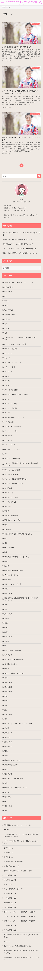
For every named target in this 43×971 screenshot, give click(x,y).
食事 (5, 810)
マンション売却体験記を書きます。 (16, 479)
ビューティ (8, 435)
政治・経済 (8, 614)
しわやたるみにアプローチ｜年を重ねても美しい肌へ (21, 338)
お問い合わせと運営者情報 (13, 861)
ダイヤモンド (9, 413)
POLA (6, 301)
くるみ (6, 328)
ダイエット (8, 399)
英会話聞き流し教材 (11, 765)
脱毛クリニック (9, 742)
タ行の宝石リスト (10, 898)
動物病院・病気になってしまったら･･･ (17, 557)
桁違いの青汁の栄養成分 (12, 650)
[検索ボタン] (40, 2)
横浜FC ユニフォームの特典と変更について (18, 244)
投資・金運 (8, 593)
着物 (5, 678)
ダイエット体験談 (10, 408)
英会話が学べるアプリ (12, 760)
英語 (5, 769)
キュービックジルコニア (12, 362)
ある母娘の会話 (9, 314)
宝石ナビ (7, 941)
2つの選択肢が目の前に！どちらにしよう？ (19, 282)
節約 (5, 696)
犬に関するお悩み (10, 664)
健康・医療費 (9, 547)
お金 (5, 323)
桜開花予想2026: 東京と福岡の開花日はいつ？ (19, 239)
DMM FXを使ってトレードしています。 (18, 825)
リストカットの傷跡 (11, 497)
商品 (5, 561)
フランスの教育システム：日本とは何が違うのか (19, 248)
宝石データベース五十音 (12, 584)
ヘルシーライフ (9, 445)
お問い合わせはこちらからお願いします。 (18, 870)
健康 (5, 543)
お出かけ (7, 319)
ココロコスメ (9, 371)
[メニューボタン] (2, 2)
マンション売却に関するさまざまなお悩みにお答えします (21, 464)
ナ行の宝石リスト (10, 902)
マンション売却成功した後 (13, 483)
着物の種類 (8, 682)
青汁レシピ (8, 792)
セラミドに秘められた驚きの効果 (16, 394)
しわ (5, 333)
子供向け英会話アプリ (12, 575)
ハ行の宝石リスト (10, 907)
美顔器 (6, 728)
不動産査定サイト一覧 (12, 520)
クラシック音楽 (9, 367)
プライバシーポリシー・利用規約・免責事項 (19, 912)
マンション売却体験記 (12, 474)
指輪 (5, 604)
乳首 (5, 525)
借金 (5, 538)
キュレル (7, 358)
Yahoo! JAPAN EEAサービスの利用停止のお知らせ (20, 253)
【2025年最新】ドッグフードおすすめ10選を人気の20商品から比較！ (21, 835)
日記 (5, 623)
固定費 (6, 566)
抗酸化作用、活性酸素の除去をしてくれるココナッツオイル (21, 599)
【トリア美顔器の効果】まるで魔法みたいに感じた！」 (21, 842)
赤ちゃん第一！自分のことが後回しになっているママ (22, 958)
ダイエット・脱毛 (10, 403)
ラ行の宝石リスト (10, 930)
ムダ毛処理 (8, 488)
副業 (5, 552)
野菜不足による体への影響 (13, 778)
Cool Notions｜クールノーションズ (21, 3)
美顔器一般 (8, 733)
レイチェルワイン (10, 502)
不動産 (6, 511)
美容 (5, 719)
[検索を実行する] (39, 176)
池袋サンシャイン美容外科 (13, 659)
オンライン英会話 (10, 349)
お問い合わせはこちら (12, 866)
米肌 (5, 705)
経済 (5, 710)
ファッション (9, 440)
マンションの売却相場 (12, 458)
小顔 (5, 589)
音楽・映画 (8, 806)
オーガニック (9, 353)
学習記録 (7, 579)
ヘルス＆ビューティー (12, 449)
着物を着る (8, 691)
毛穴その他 (8, 655)
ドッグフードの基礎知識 (12, 426)
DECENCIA (8, 291)
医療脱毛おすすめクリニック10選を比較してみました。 (21, 935)
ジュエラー (8, 381)
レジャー (7, 506)
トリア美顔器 (9, 422)
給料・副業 (8, 714)
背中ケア (7, 737)
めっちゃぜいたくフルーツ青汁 (15, 344)
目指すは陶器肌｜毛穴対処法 (14, 673)
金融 (5, 783)
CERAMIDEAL (9, 287)
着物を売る (8, 687)
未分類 (6, 641)
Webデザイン (9, 310)
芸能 (5, 751)
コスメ (6, 376)
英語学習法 (8, 774)
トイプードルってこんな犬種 (14, 417)
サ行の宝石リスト (10, 893)
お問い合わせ (8, 848)
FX (5, 296)
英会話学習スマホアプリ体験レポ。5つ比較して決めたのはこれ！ (21, 951)
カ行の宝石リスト (10, 880)
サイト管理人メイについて (13, 889)
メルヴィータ (9, 492)
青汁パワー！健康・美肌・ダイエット (17, 787)
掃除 (5, 609)
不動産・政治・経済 (11, 515)
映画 (5, 627)
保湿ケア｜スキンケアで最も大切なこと (18, 534)
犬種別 (6, 668)
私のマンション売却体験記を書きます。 (18, 946)
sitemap (7, 830)
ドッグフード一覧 (10, 431)
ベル (5, 454)
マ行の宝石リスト (10, 925)
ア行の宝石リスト (10, 875)
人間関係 (7, 529)
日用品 (6, 618)
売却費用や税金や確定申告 (13, 570)
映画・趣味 (8, 636)
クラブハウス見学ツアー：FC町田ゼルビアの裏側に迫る (21, 234)
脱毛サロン (8, 746)
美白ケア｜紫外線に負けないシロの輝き (18, 723)
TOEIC (6, 305)
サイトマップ (8, 884)
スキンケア (8, 385)
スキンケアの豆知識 (11, 390)
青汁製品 (7, 797)
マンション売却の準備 (12, 470)
